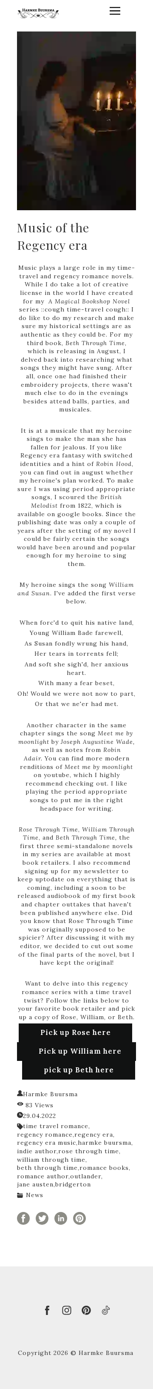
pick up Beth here (79, 1070)
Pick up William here (80, 1051)
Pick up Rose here (75, 1032)
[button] (115, 11)
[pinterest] (86, 1310)
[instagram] (66, 1310)
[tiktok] (105, 1310)
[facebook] (47, 1310)
